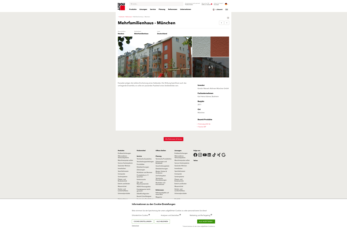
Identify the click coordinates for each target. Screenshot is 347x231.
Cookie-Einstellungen (142, 221)
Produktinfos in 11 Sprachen (143, 176)
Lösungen (177, 150)
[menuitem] (192, 4)
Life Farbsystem (161, 175)
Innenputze (121, 174)
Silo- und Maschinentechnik (142, 183)
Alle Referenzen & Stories (173, 139)
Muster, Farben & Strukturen (161, 172)
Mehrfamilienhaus (141, 33)
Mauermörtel (122, 186)
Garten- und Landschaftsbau (123, 190)
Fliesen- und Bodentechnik (122, 180)
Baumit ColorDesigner (144, 196)
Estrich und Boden (124, 183)
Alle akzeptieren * (206, 221)
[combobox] (156, 4)
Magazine (159, 197)
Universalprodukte (124, 193)
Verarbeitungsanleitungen (145, 161)
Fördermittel (141, 150)
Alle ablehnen (162, 221)
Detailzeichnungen (143, 167)
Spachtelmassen (123, 171)
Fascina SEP (202, 127)
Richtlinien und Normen (144, 172)
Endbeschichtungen (124, 153)
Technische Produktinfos (163, 159)
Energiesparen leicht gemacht (143, 190)
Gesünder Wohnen (124, 166)
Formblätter (140, 164)
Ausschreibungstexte (162, 166)
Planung (158, 156)
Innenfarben (122, 168)
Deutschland (162, 33)
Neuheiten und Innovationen (160, 184)
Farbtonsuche (141, 179)
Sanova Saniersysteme (125, 163)
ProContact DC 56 (204, 124)
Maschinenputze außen (125, 160)
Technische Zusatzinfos (144, 159)
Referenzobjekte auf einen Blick (162, 193)
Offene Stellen (161, 150)
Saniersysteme (122, 176)
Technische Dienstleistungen (161, 179)
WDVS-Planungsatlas (144, 186)
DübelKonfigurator (143, 193)
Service (139, 156)
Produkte (121, 150)
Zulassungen (141, 170)
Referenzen (160, 190)
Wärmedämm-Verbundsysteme (123, 157)
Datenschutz (135, 226)
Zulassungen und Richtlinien (161, 162)
